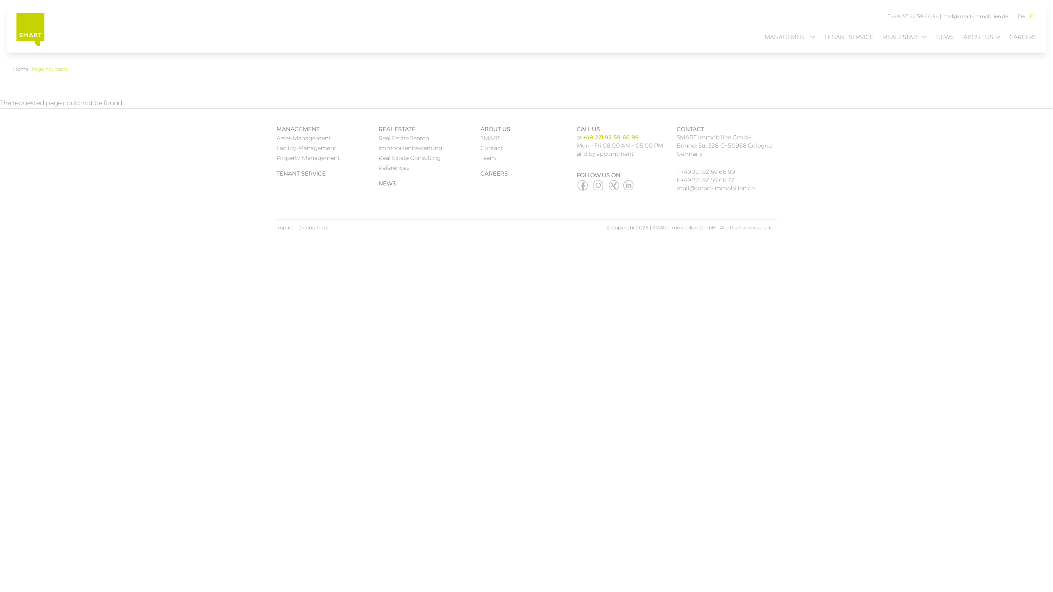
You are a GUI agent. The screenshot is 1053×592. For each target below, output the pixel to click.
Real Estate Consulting (409, 158)
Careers (1023, 37)
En (1033, 16)
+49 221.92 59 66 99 (708, 172)
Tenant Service (848, 37)
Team (488, 158)
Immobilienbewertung (410, 148)
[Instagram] (598, 188)
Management (786, 37)
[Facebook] (583, 188)
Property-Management (308, 158)
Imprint (285, 227)
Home (20, 69)
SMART (490, 138)
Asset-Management (303, 138)
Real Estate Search (403, 138)
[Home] (30, 29)
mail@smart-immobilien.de (975, 16)
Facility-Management (306, 148)
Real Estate (901, 37)
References (393, 167)
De (1021, 16)
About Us (978, 37)
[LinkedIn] (629, 188)
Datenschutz (312, 227)
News (944, 37)
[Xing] (614, 188)
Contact (491, 148)
